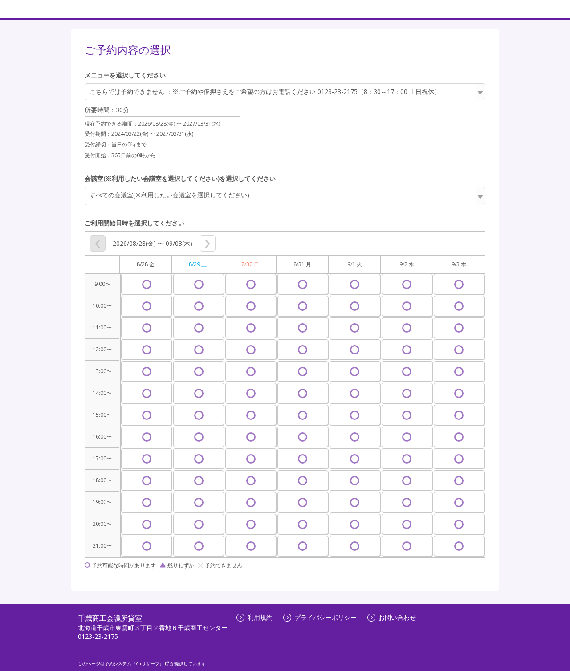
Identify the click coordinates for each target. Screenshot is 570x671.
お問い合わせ (397, 617)
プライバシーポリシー (325, 617)
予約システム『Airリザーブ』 (134, 663)
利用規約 (260, 617)
